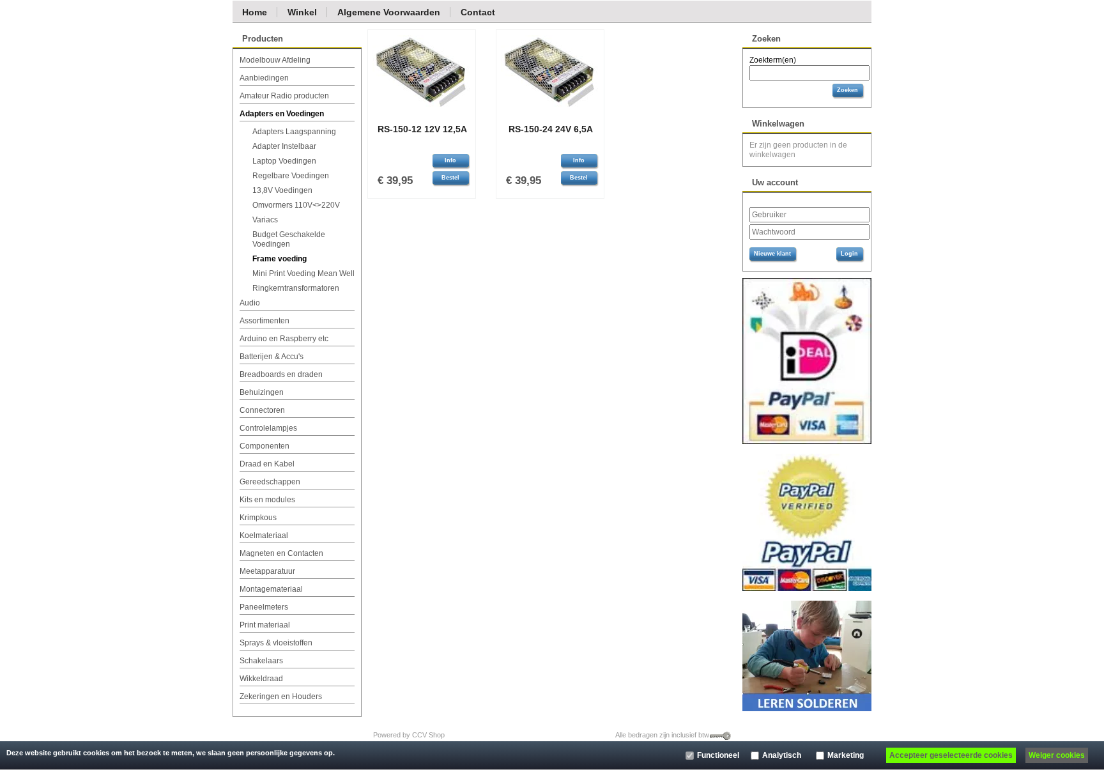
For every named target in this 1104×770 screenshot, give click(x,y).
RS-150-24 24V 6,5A (551, 129)
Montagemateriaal (271, 589)
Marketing (845, 755)
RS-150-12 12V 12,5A (422, 129)
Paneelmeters (264, 607)
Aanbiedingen (264, 77)
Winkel (302, 11)
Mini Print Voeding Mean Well (303, 273)
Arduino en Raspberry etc (284, 338)
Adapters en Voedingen (282, 113)
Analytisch (781, 755)
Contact (478, 11)
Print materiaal (265, 624)
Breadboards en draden (281, 374)
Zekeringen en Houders (281, 696)
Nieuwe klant (772, 253)
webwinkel (464, 735)
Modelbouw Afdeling (275, 60)
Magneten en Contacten (281, 553)
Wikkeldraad (261, 678)
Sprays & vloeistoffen (276, 642)
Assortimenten (264, 320)
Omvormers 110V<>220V (296, 205)
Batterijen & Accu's (271, 356)
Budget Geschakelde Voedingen (288, 239)
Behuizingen (262, 392)
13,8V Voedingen (282, 190)
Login (849, 253)
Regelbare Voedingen (290, 175)
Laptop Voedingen (284, 161)
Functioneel (718, 755)
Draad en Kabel (267, 463)
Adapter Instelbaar (284, 146)
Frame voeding (279, 258)
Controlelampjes (268, 428)
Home (254, 11)
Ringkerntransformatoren (295, 288)
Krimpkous (258, 517)
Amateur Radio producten (284, 95)
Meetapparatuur (267, 571)
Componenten (264, 446)
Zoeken (847, 90)
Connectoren (262, 410)
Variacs (265, 219)
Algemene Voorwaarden (388, 11)
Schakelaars (261, 660)
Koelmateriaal (264, 535)
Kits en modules (267, 499)
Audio (250, 302)
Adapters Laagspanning (294, 131)
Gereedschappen (270, 481)
